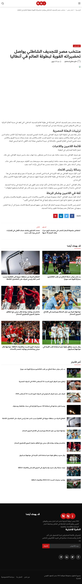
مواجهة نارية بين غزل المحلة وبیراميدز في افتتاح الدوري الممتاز (62, 313)
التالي (38, 227)
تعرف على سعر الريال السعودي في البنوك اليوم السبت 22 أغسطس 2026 (40, 394)
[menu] (79, 3)
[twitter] (72, 557)
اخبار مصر (70, 10)
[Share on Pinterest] (55, 216)
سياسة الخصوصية (7, 577)
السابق (44, 227)
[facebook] (78, 557)
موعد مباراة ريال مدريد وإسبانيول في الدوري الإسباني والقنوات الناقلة (41, 468)
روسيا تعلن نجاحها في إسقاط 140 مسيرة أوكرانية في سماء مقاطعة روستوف (39, 406)
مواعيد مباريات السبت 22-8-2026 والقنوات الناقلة (48, 480)
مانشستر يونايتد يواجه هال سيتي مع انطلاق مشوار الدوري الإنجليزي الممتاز (23, 313)
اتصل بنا (19, 577)
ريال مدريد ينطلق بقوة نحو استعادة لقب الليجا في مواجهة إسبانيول (62, 348)
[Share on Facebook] (72, 216)
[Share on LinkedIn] (61, 216)
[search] (2, 3)
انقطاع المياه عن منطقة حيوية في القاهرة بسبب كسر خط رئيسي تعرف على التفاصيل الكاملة (21, 278)
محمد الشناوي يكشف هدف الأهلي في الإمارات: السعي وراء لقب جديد (23, 231)
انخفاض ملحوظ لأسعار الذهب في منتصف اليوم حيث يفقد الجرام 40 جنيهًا (61, 231)
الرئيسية (78, 10)
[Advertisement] (41, 29)
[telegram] (61, 557)
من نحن (27, 577)
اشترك (46, 546)
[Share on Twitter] (66, 216)
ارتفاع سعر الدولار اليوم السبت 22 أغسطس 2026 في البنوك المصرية (42, 381)
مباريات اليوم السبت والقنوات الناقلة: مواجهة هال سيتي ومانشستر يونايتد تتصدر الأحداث (21, 348)
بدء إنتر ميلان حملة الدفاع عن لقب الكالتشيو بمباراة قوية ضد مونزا (64, 278)
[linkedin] (66, 557)
